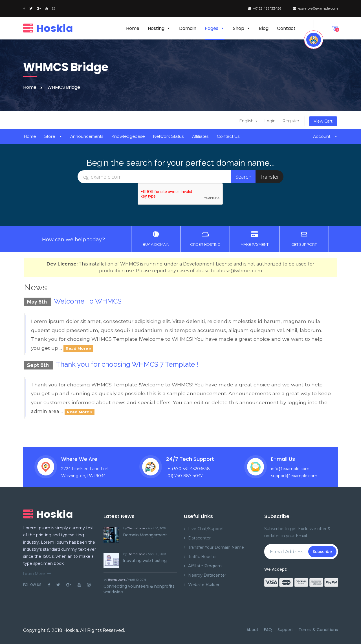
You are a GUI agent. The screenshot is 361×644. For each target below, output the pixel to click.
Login (270, 120)
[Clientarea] (313, 39)
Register (290, 120)
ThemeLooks (136, 528)
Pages (211, 28)
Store (50, 136)
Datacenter (199, 538)
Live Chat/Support (206, 528)
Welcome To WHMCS (88, 301)
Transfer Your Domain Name (216, 547)
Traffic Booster (202, 556)
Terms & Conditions (318, 629)
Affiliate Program (205, 565)
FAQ (268, 629)
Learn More (34, 573)
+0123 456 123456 (267, 8)
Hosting (156, 28)
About (252, 629)
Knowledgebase (128, 136)
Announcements (86, 136)
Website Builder (203, 584)
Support (285, 629)
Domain (187, 28)
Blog (263, 28)
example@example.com (318, 8)
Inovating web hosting (145, 560)
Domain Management (145, 535)
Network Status (168, 136)
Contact (286, 28)
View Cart (323, 121)
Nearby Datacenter (207, 575)
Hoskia (70, 630)
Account (323, 136)
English (247, 120)
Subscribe (322, 551)
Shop (238, 28)
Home (132, 28)
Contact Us (228, 136)
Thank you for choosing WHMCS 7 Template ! (127, 364)
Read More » (78, 348)
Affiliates (200, 136)
